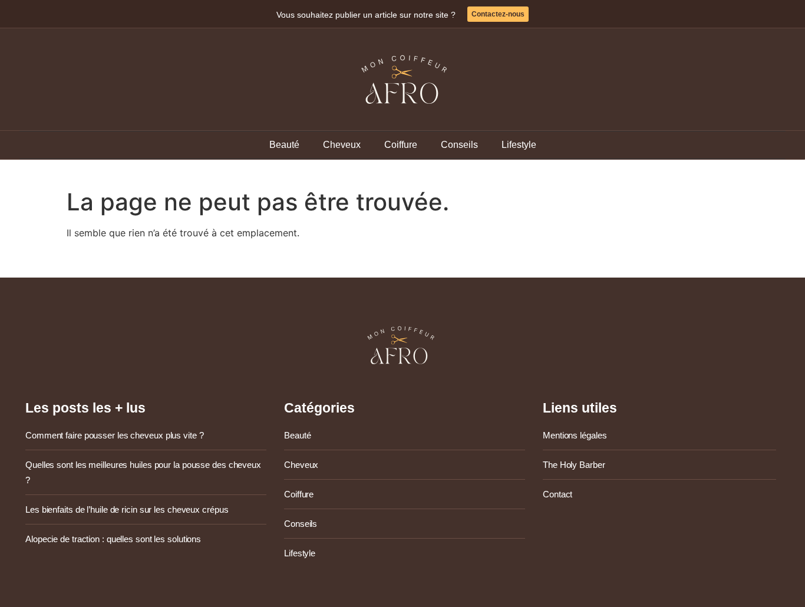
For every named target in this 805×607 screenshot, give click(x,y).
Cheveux (342, 145)
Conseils (459, 145)
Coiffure (400, 145)
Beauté (284, 145)
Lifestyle (519, 145)
